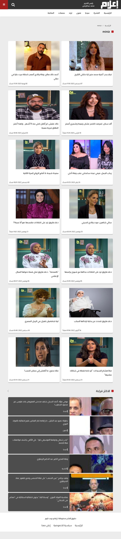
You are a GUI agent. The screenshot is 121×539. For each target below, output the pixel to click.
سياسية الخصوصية (62, 525)
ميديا (87, 13)
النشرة (97, 13)
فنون (78, 13)
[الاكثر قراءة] (8, 391)
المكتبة (51, 13)
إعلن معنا (45, 525)
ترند (70, 13)
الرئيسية (108, 13)
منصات (61, 13)
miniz (99, 26)
